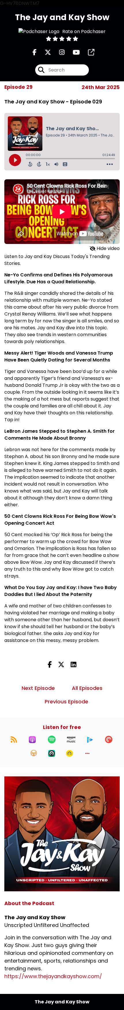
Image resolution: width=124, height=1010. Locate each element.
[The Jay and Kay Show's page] (87, 52)
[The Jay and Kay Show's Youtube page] (73, 52)
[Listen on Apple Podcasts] (32, 740)
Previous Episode (66, 701)
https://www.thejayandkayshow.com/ (53, 976)
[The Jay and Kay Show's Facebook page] (35, 52)
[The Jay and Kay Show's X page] (44, 52)
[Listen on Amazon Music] (71, 740)
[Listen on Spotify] (51, 740)
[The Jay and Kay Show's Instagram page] (58, 52)
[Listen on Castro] (52, 753)
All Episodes (87, 688)
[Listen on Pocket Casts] (109, 740)
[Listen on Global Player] (90, 740)
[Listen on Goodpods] (69, 753)
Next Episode (38, 688)
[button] (87, 753)
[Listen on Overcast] (34, 753)
